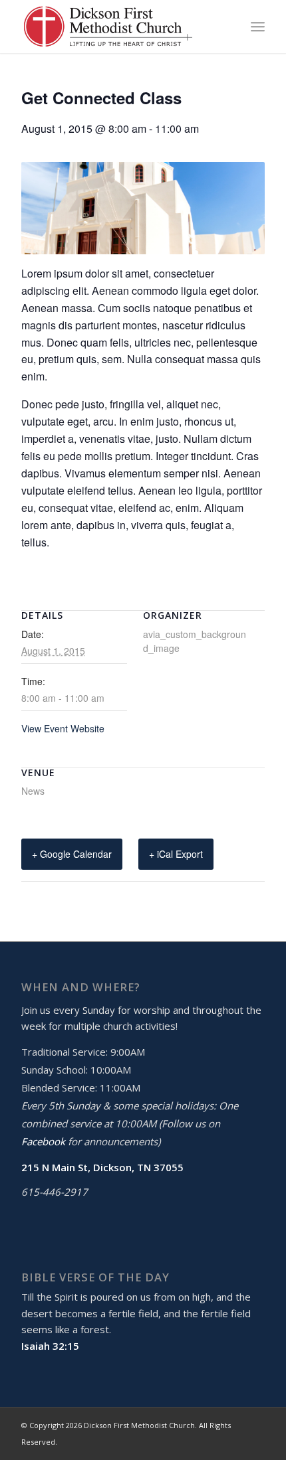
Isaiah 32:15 (50, 1345)
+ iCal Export (176, 853)
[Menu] (258, 26)
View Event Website (62, 728)
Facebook (43, 1141)
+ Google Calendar (72, 853)
